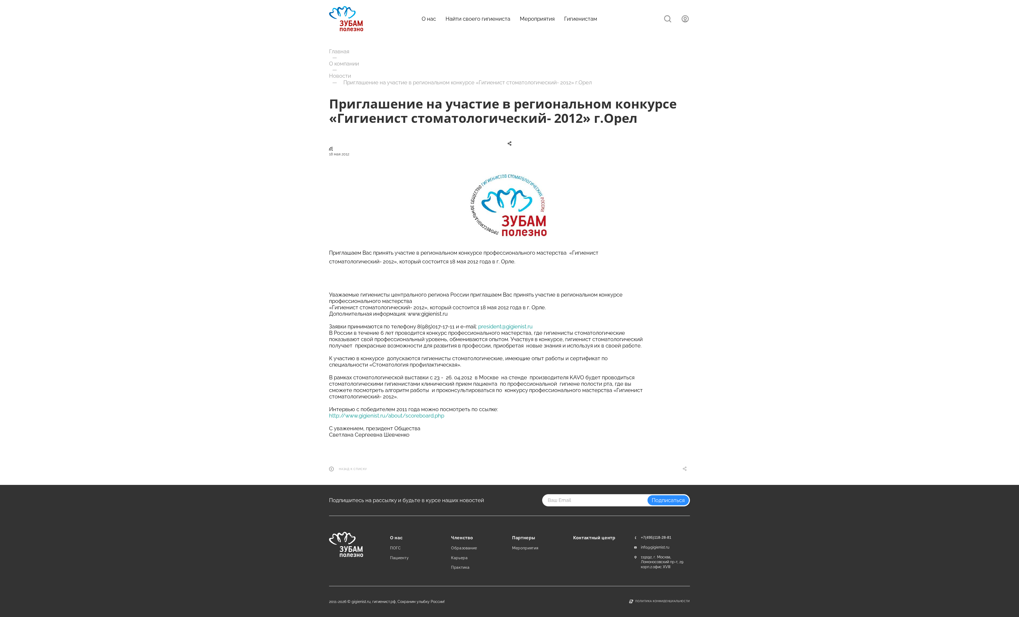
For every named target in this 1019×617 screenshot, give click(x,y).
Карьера (459, 558)
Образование (464, 548)
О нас (429, 19)
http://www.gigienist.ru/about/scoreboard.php (386, 415)
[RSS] (331, 148)
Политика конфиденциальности (662, 601)
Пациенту (399, 558)
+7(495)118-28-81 (656, 537)
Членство (462, 537)
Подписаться (668, 500)
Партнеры (523, 537)
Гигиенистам (580, 19)
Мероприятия (537, 19)
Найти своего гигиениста (478, 19)
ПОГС (395, 548)
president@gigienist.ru (505, 326)
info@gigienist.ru (655, 547)
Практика (460, 567)
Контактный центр (594, 537)
